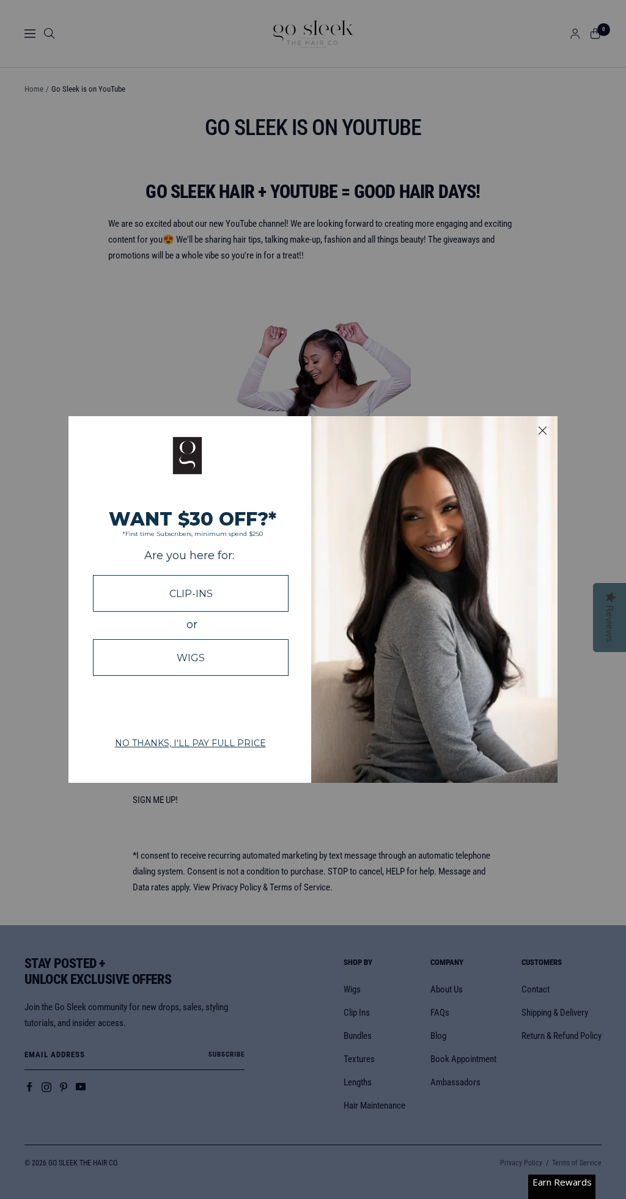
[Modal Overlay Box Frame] (313, 599)
